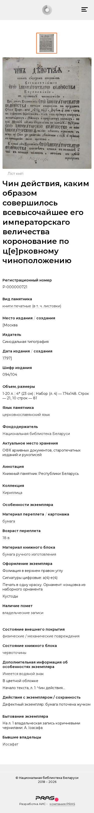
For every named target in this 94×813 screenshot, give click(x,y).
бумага (9, 521)
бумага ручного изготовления (29, 554)
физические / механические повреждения (41, 636)
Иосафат (10, 744)
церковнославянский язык (26, 414)
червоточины (14, 652)
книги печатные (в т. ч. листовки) (32, 306)
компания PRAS (62, 804)
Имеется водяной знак (23, 674)
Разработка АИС (32, 804)
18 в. (6, 538)
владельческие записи (23, 613)
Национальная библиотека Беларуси (36, 433)
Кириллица (12, 492)
